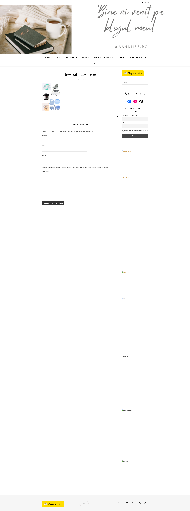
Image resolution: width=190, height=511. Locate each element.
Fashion (85, 57)
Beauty (57, 57)
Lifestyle (97, 57)
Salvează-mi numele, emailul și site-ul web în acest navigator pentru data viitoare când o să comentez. (76, 168)
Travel (122, 57)
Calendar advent (71, 57)
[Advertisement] (135, 237)
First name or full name (129, 115)
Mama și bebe (110, 57)
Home (47, 57)
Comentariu (45, 171)
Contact (96, 63)
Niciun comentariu (86, 79)
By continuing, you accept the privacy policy (135, 131)
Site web (45, 155)
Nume (44, 136)
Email (44, 145)
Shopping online (136, 57)
